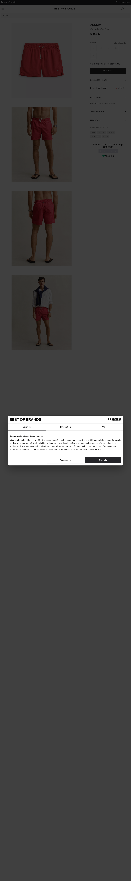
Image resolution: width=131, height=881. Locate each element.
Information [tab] (65, 427)
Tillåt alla (103, 460)
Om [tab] (103, 427)
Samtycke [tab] (27, 427)
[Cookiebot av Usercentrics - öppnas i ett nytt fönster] (110, 419)
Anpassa (64, 460)
